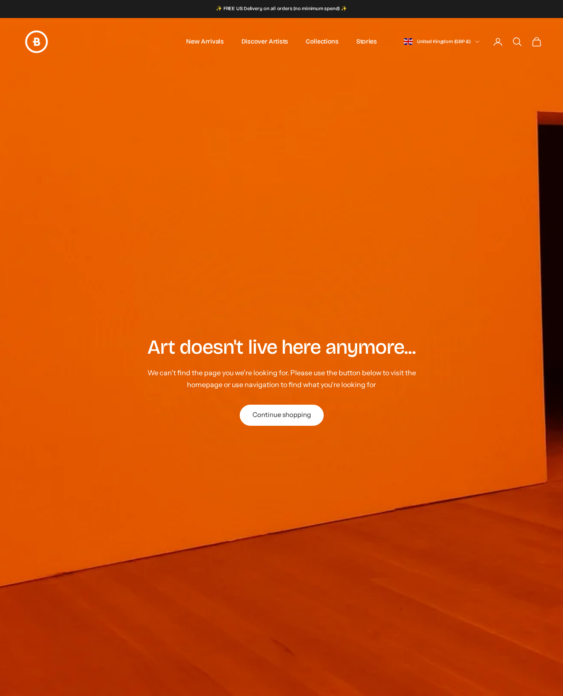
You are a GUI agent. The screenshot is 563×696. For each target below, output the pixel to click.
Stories (366, 41)
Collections (322, 41)
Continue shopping (281, 414)
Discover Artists (264, 41)
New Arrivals (205, 41)
